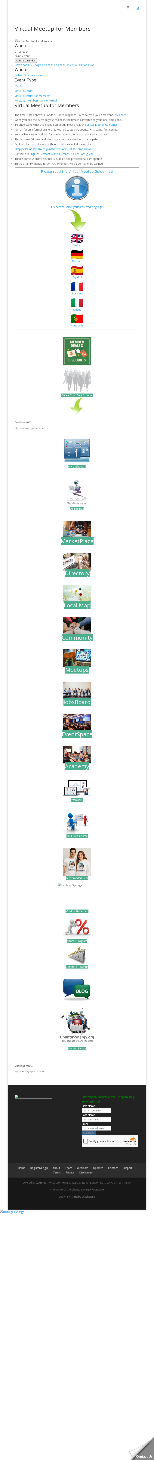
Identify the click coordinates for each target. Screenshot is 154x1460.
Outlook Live (86, 65)
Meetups (20, 86)
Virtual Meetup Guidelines (102, 124)
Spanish (55, 154)
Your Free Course (77, 836)
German (44, 154)
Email (85, 1124)
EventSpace (77, 734)
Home (21, 1168)
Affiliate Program (77, 941)
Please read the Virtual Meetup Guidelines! (77, 171)
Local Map (77, 605)
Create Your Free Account (77, 395)
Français (77, 293)
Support (127, 1168)
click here (120, 115)
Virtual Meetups (24, 91)
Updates (98, 1168)
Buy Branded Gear (77, 878)
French (65, 154)
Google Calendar (43, 65)
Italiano (77, 309)
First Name (88, 1106)
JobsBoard (77, 702)
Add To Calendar (25, 60)
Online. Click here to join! (30, 75)
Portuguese (86, 154)
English (34, 154)
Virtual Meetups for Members (32, 96)
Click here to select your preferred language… (77, 207)
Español (77, 277)
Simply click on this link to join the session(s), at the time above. (53, 149)
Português (77, 325)
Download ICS (23, 65)
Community (77, 637)
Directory (77, 573)
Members (32, 100)
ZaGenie (41, 1182)
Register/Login (39, 1168)
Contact (113, 1168)
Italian (74, 154)
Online (44, 100)
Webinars (77, 800)
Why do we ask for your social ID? (30, 428)
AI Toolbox (77, 508)
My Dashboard (77, 466)
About (56, 1168)
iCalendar (59, 65)
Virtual (53, 100)
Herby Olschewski (84, 1196)
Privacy (70, 1172)
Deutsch (77, 261)
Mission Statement (77, 911)
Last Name (88, 1115)
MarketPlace (77, 541)
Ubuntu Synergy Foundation (88, 1189)
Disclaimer (85, 1172)
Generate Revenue (77, 967)
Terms (57, 1172)
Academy (77, 766)
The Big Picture (77, 1048)
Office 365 (72, 65)
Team (68, 1168)
